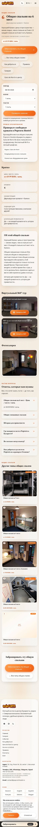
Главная (5, 733)
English (19, 791)
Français (8, 794)
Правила (26, 64)
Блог (4, 756)
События (5, 739)
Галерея (7, 71)
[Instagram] (8, 724)
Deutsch (8, 791)
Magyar (31, 794)
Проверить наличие (20, 113)
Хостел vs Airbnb (8, 747)
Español (31, 791)
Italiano (19, 794)
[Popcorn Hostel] (8, 3)
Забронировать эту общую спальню (15, 50)
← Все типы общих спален (14, 58)
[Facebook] (4, 724)
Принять (11, 815)
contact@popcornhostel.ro (16, 780)
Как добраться (10, 64)
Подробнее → (7, 811)
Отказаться (28, 815)
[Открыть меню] (35, 3)
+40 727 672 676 (7, 772)
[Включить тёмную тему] (22, 3)
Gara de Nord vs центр (13, 77)
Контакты (5, 753)
